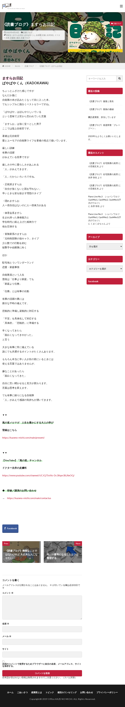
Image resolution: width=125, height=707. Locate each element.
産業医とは (36, 692)
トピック (49, 692)
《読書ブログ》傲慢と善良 (101, 101)
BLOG (17, 66)
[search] (120, 78)
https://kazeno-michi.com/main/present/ (23, 437)
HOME (8, 66)
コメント (7, 593)
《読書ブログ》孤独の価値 (101, 109)
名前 (5, 624)
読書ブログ (27, 32)
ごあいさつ (22, 692)
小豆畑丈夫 (93, 166)
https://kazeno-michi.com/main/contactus (29, 498)
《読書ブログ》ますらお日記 (50, 66)
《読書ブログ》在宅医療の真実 (103, 163)
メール (6, 636)
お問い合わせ (86, 692)
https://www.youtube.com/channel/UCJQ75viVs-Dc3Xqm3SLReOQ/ (38, 475)
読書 (44, 35)
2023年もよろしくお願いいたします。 (104, 138)
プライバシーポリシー (107, 692)
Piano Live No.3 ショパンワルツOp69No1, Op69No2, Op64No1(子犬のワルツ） (104, 199)
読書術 (13, 38)
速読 (18, 38)
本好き (9, 35)
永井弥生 (50, 35)
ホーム (10, 692)
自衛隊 (38, 35)
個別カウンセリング (67, 692)
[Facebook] (10, 528)
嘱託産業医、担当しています (102, 117)
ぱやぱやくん (29, 35)
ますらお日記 (17, 35)
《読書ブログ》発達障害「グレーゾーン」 (104, 127)
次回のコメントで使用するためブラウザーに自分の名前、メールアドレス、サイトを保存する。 (41, 665)
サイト (5, 649)
